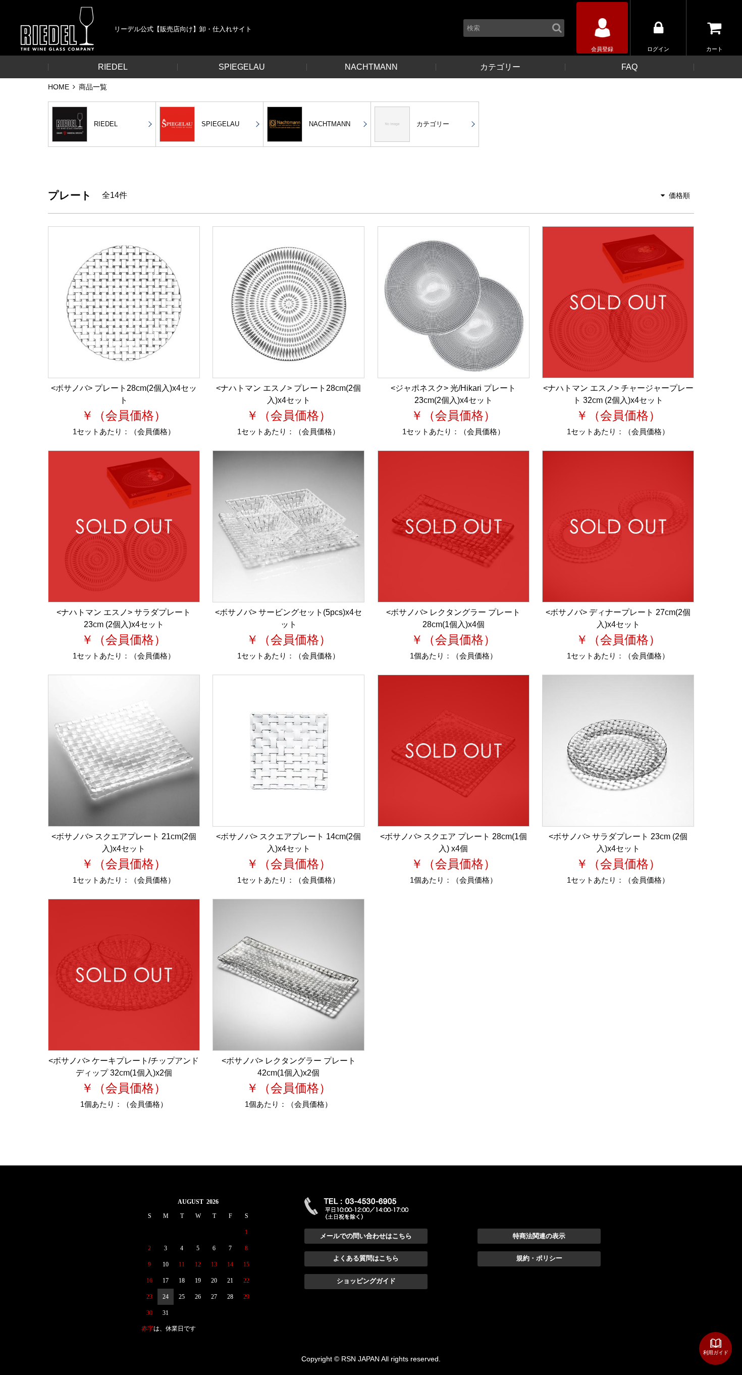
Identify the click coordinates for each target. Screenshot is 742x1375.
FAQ (629, 67)
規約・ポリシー (539, 1258)
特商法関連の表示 (539, 1236)
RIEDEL (113, 67)
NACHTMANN (371, 67)
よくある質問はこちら (366, 1258)
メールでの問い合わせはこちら (366, 1236)
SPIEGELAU (242, 67)
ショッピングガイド (366, 1281)
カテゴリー (500, 67)
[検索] (558, 28)
